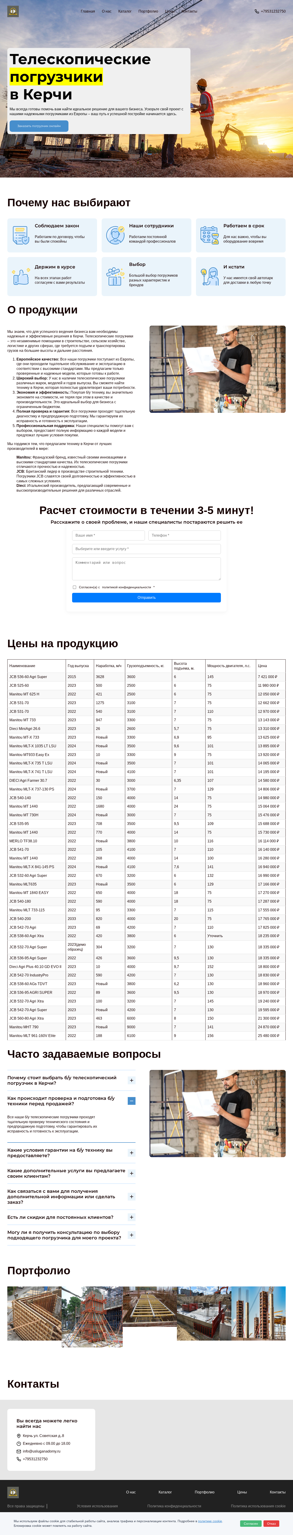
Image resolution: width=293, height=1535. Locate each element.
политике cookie (210, 1521)
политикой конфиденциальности (126, 587)
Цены (170, 11)
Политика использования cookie (258, 1506)
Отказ (271, 1523)
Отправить (147, 597)
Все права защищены (25, 1506)
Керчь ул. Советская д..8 (43, 1436)
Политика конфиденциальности (174, 1506)
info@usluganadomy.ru (41, 1451)
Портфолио (148, 11)
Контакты (189, 11)
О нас (106, 11)
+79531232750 (273, 11)
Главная (88, 11)
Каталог (165, 1492)
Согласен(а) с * (117, 587)
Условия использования (97, 1506)
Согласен (251, 1523)
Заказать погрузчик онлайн (39, 126)
